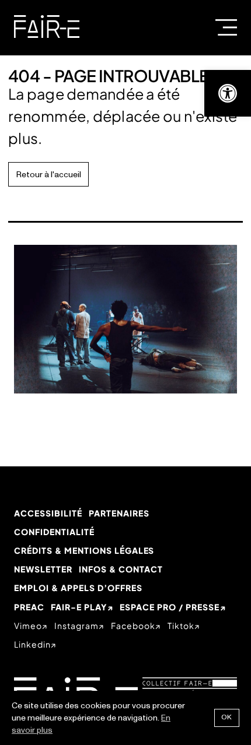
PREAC (29, 607)
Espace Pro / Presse (169, 607)
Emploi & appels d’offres (78, 587)
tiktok (181, 625)
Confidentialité (54, 531)
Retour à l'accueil (48, 174)
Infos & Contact (121, 569)
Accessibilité (48, 513)
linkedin (32, 644)
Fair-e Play (79, 607)
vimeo (28, 625)
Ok (226, 717)
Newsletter (43, 569)
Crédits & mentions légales (84, 550)
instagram (76, 625)
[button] (227, 93)
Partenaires (119, 513)
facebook (133, 625)
